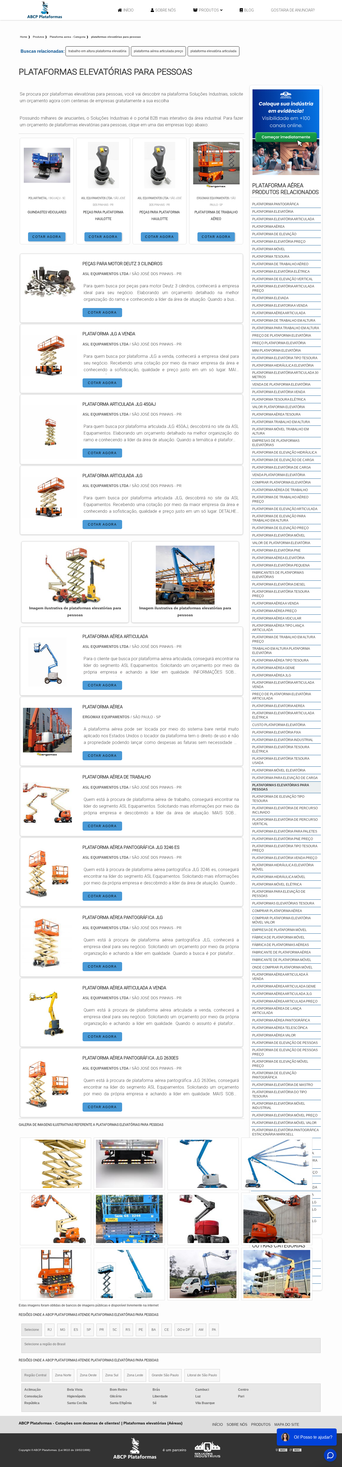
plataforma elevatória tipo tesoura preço (284, 848)
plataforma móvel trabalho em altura (280, 431)
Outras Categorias (278, 1245)
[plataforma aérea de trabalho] (47, 824)
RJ (50, 1330)
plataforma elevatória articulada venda (283, 685)
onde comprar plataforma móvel (282, 967)
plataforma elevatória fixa (276, 732)
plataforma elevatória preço (278, 242)
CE (166, 1330)
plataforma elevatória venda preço (284, 858)
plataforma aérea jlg (271, 675)
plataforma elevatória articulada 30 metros (285, 375)
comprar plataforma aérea (277, 911)
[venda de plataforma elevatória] (203, 1274)
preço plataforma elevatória (279, 343)
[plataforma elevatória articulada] (276, 1219)
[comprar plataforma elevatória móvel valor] (276, 1164)
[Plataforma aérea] (47, 753)
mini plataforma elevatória (276, 350)
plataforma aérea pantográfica (281, 1020)
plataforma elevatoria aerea (278, 706)
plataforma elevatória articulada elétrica (283, 715)
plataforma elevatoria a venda (280, 305)
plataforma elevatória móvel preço (284, 1115)
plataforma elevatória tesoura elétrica (280, 749)
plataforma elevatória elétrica (281, 271)
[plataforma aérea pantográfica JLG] (47, 964)
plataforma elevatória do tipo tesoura (279, 1094)
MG (62, 1330)
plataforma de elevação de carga (283, 460)
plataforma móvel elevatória (278, 770)
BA (153, 1330)
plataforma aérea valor (274, 1035)
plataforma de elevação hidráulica (284, 452)
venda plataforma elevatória (278, 475)
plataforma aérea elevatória (278, 558)
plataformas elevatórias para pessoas (280, 787)
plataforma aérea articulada (278, 313)
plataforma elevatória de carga (281, 467)
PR (101, 1330)
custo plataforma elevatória (278, 725)
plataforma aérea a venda (275, 603)
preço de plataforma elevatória (281, 335)
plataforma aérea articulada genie (284, 986)
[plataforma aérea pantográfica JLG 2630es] (47, 1105)
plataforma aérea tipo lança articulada (278, 628)
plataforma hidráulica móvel (278, 877)
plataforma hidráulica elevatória (283, 365)
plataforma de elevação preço (280, 528)
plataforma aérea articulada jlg (282, 994)
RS (128, 1330)
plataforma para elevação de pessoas (278, 894)
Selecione (31, 1330)
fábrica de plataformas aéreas (280, 945)
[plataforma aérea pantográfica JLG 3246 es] (47, 894)
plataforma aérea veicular (276, 618)
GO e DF (183, 1330)
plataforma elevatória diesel (278, 584)
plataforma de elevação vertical (282, 279)
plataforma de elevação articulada (284, 509)
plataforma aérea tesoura (276, 414)
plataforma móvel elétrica (277, 884)
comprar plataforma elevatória (281, 482)
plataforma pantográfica (275, 204)
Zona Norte (63, 1375)
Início (128, 10)
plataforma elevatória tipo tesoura (284, 358)
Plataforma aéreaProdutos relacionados (285, 188)
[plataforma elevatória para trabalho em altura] (203, 1164)
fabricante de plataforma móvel (281, 960)
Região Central (35, 1375)
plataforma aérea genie (273, 668)
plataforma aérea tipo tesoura (280, 660)
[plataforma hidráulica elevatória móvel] (203, 1219)
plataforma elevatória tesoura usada (280, 761)
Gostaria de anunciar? (293, 10)
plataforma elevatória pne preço (282, 839)
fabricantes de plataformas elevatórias (278, 575)
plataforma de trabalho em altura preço (283, 639)
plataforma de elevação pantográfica (274, 1075)
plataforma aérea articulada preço (158, 51)
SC (114, 1330)
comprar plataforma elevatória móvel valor (281, 920)
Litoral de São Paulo (202, 1375)
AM (201, 1330)
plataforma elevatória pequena (281, 565)
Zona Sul (111, 1375)
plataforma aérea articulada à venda (280, 977)
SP (89, 1330)
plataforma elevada (270, 298)
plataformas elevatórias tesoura (283, 903)
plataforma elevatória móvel (278, 535)
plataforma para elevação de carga (285, 778)
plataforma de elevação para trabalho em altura (278, 518)
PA (214, 1330)
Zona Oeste (88, 1375)
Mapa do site (286, 1425)
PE (141, 1330)
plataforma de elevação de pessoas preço (285, 1052)
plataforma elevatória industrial (282, 740)
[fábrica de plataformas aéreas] (129, 1274)
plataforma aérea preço (274, 611)
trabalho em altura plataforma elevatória (97, 51)
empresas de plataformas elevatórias (276, 443)
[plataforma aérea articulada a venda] (47, 1034)
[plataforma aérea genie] (129, 1164)
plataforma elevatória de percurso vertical (285, 822)
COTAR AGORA (46, 237)
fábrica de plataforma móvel (278, 937)
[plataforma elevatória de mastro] (55, 1164)
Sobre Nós (165, 10)
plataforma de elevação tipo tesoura (278, 799)
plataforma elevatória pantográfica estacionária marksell (285, 1132)
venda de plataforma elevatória (281, 384)
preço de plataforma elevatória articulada (281, 696)
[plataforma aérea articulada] (47, 683)
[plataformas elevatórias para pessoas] (75, 575)
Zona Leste (135, 1375)
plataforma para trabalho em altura (285, 328)
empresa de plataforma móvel (279, 930)
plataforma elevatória (272, 212)
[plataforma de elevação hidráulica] (55, 1219)
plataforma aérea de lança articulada (276, 1011)
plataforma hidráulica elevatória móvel (282, 867)
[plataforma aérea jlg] (55, 1274)
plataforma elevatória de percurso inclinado (285, 810)
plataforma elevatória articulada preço (283, 288)
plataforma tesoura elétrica (279, 399)
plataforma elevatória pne (276, 550)
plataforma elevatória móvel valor (284, 1123)
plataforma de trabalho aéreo (280, 264)
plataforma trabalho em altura (281, 422)
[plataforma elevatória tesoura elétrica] (129, 1219)
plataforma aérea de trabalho (280, 490)
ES (76, 1330)
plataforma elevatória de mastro (282, 1085)
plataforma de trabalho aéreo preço (280, 499)
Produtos (209, 10)
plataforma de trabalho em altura (283, 320)
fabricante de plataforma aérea (281, 952)
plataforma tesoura (270, 257)
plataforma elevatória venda (278, 392)
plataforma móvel (268, 249)
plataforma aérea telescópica (280, 1028)
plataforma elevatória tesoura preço (280, 594)
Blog (249, 10)
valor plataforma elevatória (278, 407)
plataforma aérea (268, 227)
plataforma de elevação (274, 234)
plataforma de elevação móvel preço (280, 1064)
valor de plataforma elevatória (281, 543)
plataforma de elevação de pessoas (285, 1043)
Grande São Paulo (165, 1375)
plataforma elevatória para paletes (284, 831)
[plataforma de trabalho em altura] (276, 1274)
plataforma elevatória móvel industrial (278, 1106)
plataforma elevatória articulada (213, 51)
